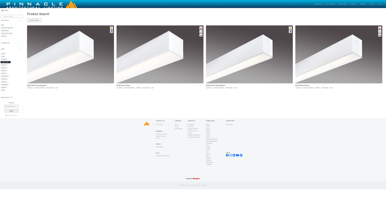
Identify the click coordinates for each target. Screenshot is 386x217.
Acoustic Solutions (193, 128)
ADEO (207, 124)
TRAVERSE (209, 162)
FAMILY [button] (3, 49)
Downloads (343, 4)
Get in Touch (159, 124)
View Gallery (229, 124)
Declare (190, 133)
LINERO (4, 59)
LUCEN (208, 149)
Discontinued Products (194, 137)
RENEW (208, 158)
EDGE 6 (4, 82)
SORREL (208, 160)
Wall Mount (4, 30)
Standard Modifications (194, 135)
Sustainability (178, 128)
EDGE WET (5, 62)
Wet (2, 25)
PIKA (3, 90)
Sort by (11, 102)
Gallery (353, 4)
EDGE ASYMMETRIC (212, 139)
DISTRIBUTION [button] (5, 43)
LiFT (207, 152)
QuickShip (190, 126)
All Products (191, 124)
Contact (362, 4)
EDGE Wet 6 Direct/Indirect (36, 85)
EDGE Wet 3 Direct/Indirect (215, 85)
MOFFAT (4, 79)
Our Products (330, 4)
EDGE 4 (4, 73)
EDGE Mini (4, 76)
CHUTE (208, 126)
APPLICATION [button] (5, 20)
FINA (3, 56)
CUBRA (3, 87)
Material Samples (192, 131)
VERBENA (4, 84)
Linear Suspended (7, 28)
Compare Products (34, 20)
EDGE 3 (4, 70)
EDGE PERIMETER (211, 141)
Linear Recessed (6, 33)
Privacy (177, 126)
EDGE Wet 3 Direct (302, 85)
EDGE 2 (4, 68)
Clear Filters (12, 115)
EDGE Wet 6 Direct (123, 85)
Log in (371, 4)
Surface (3, 36)
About (176, 124)
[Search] (380, 4)
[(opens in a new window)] (227, 156)
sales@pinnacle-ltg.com (162, 156)
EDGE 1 (4, 65)
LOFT (3, 53)
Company (318, 4)
